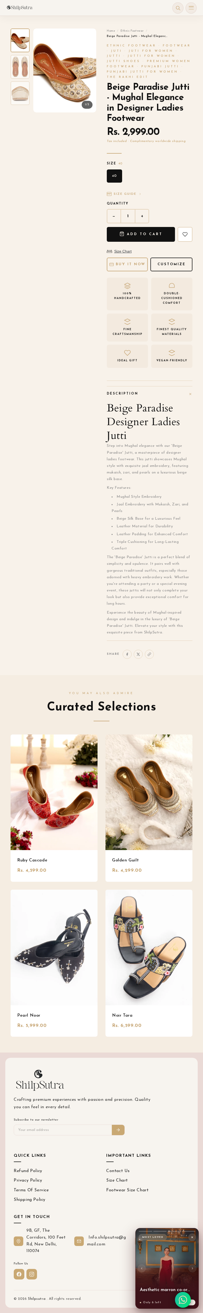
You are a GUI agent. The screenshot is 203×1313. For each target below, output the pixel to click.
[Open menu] (191, 7)
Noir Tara (122, 1015)
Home (111, 31)
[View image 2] (20, 67)
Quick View (54, 792)
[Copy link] (149, 654)
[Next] (192, 1268)
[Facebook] (127, 654)
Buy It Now (130, 264)
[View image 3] (20, 93)
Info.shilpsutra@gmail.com (106, 1240)
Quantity (117, 203)
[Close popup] (192, 1237)
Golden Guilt (125, 860)
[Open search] (177, 7)
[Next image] (87, 70)
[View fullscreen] (88, 37)
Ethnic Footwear (132, 31)
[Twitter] (138, 654)
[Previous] (142, 1268)
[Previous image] (41, 70)
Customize (172, 264)
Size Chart (123, 251)
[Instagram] (31, 1274)
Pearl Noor (28, 1015)
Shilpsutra (37, 1299)
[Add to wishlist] (185, 234)
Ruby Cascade (32, 860)
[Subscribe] (118, 1130)
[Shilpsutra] (19, 8)
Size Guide (125, 194)
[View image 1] (20, 40)
